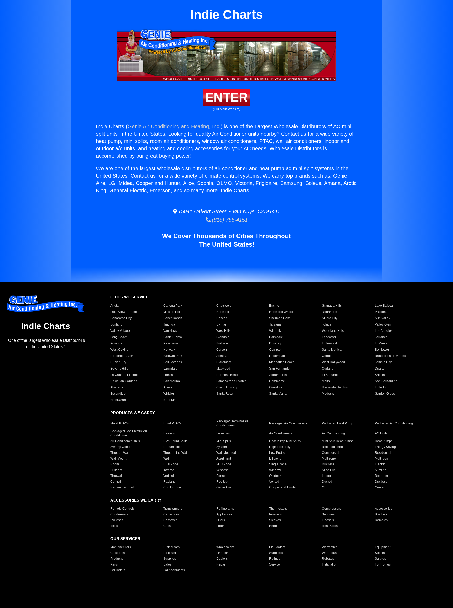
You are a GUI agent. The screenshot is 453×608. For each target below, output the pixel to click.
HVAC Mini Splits (175, 441)
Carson (221, 349)
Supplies (328, 514)
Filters (220, 520)
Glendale (222, 337)
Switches (116, 520)
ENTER (226, 97)
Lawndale (170, 368)
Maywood (223, 368)
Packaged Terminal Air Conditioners (232, 423)
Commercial (330, 453)
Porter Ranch (172, 318)
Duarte (380, 368)
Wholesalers (225, 547)
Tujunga (169, 324)
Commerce (277, 381)
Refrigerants (225, 508)
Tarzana (275, 324)
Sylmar (221, 324)
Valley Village (120, 331)
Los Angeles (383, 331)
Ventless (222, 470)
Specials (381, 553)
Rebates (328, 559)
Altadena (116, 387)
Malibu (327, 381)
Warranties (329, 547)
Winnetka (276, 331)
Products (116, 559)
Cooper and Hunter (283, 487)
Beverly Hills (119, 368)
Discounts (170, 553)
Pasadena (170, 343)
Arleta (114, 305)
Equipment (382, 547)
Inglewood (329, 343)
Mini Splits (223, 441)
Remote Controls (122, 508)
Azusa (167, 387)
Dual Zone (170, 464)
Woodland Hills (333, 331)
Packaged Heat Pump (337, 423)
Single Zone (278, 464)
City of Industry (226, 387)
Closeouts (117, 553)
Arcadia (221, 356)
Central (115, 481)
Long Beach (119, 337)
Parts (114, 564)
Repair (221, 564)
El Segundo (330, 375)
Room (114, 464)
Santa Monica (332, 349)
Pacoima (381, 312)
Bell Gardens (172, 362)
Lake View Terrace (123, 312)
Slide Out (328, 470)
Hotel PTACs (172, 423)
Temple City (383, 362)
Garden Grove (385, 394)
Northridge (329, 312)
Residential (383, 453)
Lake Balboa (384, 305)
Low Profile (277, 453)
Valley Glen (383, 324)
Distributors (171, 547)
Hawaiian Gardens (123, 381)
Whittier (168, 394)
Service (274, 564)
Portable (222, 476)
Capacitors (171, 514)
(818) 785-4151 (229, 220)
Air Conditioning (333, 433)
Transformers (172, 508)
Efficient (275, 458)
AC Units (381, 433)
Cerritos (327, 356)
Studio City (329, 318)
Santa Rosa (224, 394)
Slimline (380, 470)
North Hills (223, 312)
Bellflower (382, 349)
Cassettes (170, 520)
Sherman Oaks (279, 318)
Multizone (329, 458)
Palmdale (276, 337)
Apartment (223, 458)
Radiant (169, 481)
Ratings (274, 559)
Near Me (169, 400)
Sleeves (275, 520)
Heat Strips (330, 526)
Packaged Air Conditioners (288, 423)
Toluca (326, 324)
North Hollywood (281, 312)
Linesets (328, 520)
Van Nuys (170, 331)
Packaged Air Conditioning (394, 423)
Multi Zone (223, 464)
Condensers (119, 514)
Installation (329, 564)
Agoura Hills (278, 375)
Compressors (331, 508)
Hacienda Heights (335, 387)
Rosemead (277, 356)
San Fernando (279, 368)
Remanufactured (122, 487)
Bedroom (381, 476)
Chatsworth (224, 305)
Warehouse (330, 553)
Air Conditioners (280, 433)
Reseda (222, 318)
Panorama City (121, 318)
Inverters (275, 514)
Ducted (327, 481)
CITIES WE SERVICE (129, 297)
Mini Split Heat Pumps (337, 441)
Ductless (328, 464)
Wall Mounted (226, 453)
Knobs (273, 526)
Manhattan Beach (281, 362)
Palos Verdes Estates (231, 381)
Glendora (276, 387)
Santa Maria (278, 394)
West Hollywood (333, 362)
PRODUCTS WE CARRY (132, 412)
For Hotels (117, 570)
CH (324, 487)
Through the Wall (175, 453)
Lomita (168, 375)
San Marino (171, 381)
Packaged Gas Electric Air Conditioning (128, 433)
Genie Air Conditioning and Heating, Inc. (174, 126)
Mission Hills (172, 312)
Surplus (380, 559)
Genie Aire (223, 487)
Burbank (222, 343)
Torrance (381, 337)
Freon (220, 526)
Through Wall (120, 453)
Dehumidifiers (173, 447)
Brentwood (118, 400)
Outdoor (275, 476)
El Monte (381, 343)
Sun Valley (382, 318)
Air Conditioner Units (125, 441)
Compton (275, 349)
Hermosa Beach (227, 375)
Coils (167, 526)
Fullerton (381, 387)
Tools (114, 526)
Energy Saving (385, 447)
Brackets (381, 514)
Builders (116, 470)
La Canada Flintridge (125, 375)
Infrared (168, 470)
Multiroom (382, 458)
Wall (166, 458)
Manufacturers (120, 547)
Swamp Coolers (121, 447)
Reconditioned (332, 447)
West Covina (119, 349)
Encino (274, 305)
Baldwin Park (172, 356)
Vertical (168, 476)
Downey (275, 343)
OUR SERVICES (125, 538)
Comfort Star (172, 487)
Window (275, 470)
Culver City (118, 362)
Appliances (224, 514)
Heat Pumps (383, 441)
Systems (222, 447)
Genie (379, 487)
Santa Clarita (172, 337)
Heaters (169, 433)
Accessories (383, 508)
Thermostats (278, 508)
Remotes (381, 520)
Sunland (116, 324)
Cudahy (327, 368)
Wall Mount (118, 458)
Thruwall (116, 476)
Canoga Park (172, 305)
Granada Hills (332, 305)
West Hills (223, 331)
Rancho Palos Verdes (390, 356)
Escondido (118, 394)
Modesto (328, 394)
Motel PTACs (119, 423)
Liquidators (277, 547)
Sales (167, 564)
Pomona (116, 343)
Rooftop (222, 481)
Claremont (223, 362)
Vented (274, 481)
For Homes (383, 564)
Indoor (326, 476)
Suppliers (276, 553)
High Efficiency (279, 447)
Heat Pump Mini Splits (285, 441)
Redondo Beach (122, 356)
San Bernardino (386, 381)
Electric (380, 464)
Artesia (380, 375)
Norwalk (169, 349)
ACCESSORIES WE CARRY (135, 500)
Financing (223, 553)
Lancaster (329, 337)
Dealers (222, 559)
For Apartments (174, 570)
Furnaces (223, 433)
